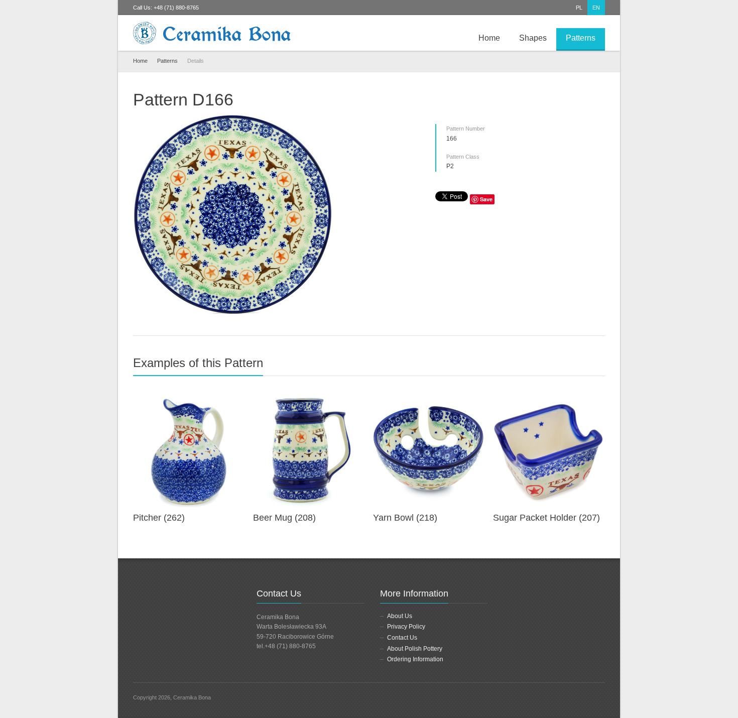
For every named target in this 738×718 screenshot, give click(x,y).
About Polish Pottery (414, 648)
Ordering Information (415, 659)
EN (596, 8)
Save (486, 199)
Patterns (580, 38)
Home (489, 38)
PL (579, 8)
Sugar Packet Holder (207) (546, 518)
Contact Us (402, 637)
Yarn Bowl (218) (405, 518)
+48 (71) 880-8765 (176, 8)
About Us (399, 616)
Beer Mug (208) (284, 518)
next (599, 367)
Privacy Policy (406, 626)
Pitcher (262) (159, 518)
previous (588, 367)
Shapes (533, 38)
